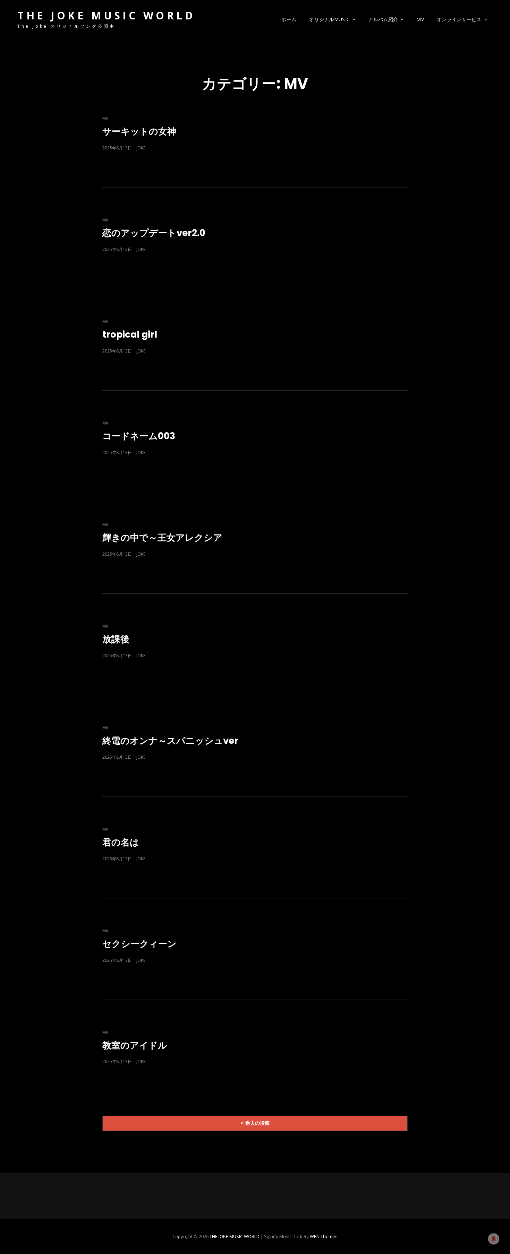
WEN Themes (324, 1236)
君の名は (120, 842)
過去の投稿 (257, 1123)
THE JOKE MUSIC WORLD (106, 15)
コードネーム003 (138, 436)
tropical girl (129, 334)
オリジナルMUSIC (329, 19)
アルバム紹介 (383, 19)
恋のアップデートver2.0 (153, 233)
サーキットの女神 (139, 131)
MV (420, 19)
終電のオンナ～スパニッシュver (170, 740)
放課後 (115, 639)
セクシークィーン (139, 944)
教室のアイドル (134, 1045)
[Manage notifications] (493, 1238)
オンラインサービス (459, 19)
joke (140, 148)
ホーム (288, 19)
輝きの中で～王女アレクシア (162, 537)
